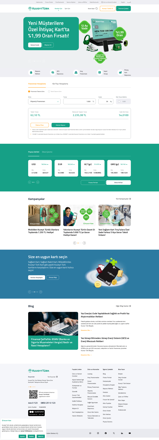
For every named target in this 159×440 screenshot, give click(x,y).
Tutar (65, 97)
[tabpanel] (79, 115)
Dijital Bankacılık (94, 2)
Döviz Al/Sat (118, 182)
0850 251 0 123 (48, 403)
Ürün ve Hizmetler (93, 369)
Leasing (90, 374)
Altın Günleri (106, 396)
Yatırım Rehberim (77, 416)
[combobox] (44, 101)
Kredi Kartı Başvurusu (91, 407)
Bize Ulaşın (121, 400)
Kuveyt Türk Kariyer (124, 383)
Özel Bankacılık (59, 2)
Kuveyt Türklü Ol (107, 8)
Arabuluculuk (122, 410)
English (123, 2)
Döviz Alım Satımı (93, 412)
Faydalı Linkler (77, 369)
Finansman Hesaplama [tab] (37, 83)
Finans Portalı (49, 2)
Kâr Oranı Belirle (121, 97)
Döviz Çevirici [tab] (47, 151)
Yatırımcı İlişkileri (71, 2)
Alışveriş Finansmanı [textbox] (37, 101)
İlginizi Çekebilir (108, 369)
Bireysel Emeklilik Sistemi (93, 398)
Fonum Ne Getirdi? (108, 399)
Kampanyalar (107, 381)
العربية (129, 2)
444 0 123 (32, 403)
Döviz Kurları (107, 411)
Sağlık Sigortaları (93, 402)
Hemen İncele (34, 51)
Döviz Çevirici (107, 418)
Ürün (29, 97)
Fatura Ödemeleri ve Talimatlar (94, 417)
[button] (29, 61)
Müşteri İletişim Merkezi (123, 405)
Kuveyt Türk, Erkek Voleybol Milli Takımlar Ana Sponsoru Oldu (40, 381)
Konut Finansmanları (92, 382)
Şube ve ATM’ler (82, 2)
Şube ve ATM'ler (123, 397)
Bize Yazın (121, 369)
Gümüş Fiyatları (107, 407)
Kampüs (105, 392)
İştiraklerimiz (122, 393)
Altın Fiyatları (107, 403)
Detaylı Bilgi (34, 283)
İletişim (120, 374)
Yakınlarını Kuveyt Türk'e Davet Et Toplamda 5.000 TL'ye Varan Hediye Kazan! (79, 232)
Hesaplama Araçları (109, 385)
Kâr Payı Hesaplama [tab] (60, 83)
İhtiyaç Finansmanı (93, 387)
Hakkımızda (39, 2)
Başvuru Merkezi (108, 388)
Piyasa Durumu (107, 422)
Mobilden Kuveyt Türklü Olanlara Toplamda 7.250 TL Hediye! (43, 231)
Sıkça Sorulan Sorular (122, 378)
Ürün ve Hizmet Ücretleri (110, 2)
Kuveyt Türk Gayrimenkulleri (76, 396)
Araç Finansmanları (93, 377)
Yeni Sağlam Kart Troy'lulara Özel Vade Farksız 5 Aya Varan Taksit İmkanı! (113, 232)
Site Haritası (107, 414)
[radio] (36, 91)
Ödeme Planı (40, 125)
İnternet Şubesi (123, 8)
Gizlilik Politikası (77, 401)
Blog (104, 374)
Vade (100, 97)
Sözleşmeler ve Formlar (76, 386)
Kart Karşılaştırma (77, 412)
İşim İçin (67, 8)
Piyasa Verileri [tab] (33, 151)
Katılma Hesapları (77, 405)
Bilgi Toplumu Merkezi (122, 388)
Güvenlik (74, 391)
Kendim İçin (58, 8)
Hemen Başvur (60, 125)
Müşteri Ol (48, 51)
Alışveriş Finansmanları (92, 392)
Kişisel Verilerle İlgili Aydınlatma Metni (78, 381)
